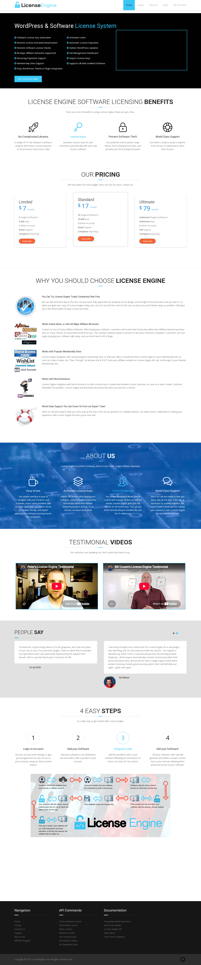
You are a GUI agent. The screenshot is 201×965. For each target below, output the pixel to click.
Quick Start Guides (112, 925)
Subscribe (27, 241)
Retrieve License (67, 933)
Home (129, 5)
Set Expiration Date (68, 944)
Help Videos (109, 933)
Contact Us (19, 929)
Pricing (17, 925)
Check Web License (68, 925)
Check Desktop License (70, 921)
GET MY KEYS (179, 5)
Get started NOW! (28, 79)
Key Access (19, 936)
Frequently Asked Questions (117, 921)
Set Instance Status (68, 940)
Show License (65, 929)
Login (140, 5)
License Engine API (113, 929)
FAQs (165, 5)
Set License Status (68, 936)
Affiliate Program (22, 940)
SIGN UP (153, 5)
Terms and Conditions (114, 936)
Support (18, 933)
